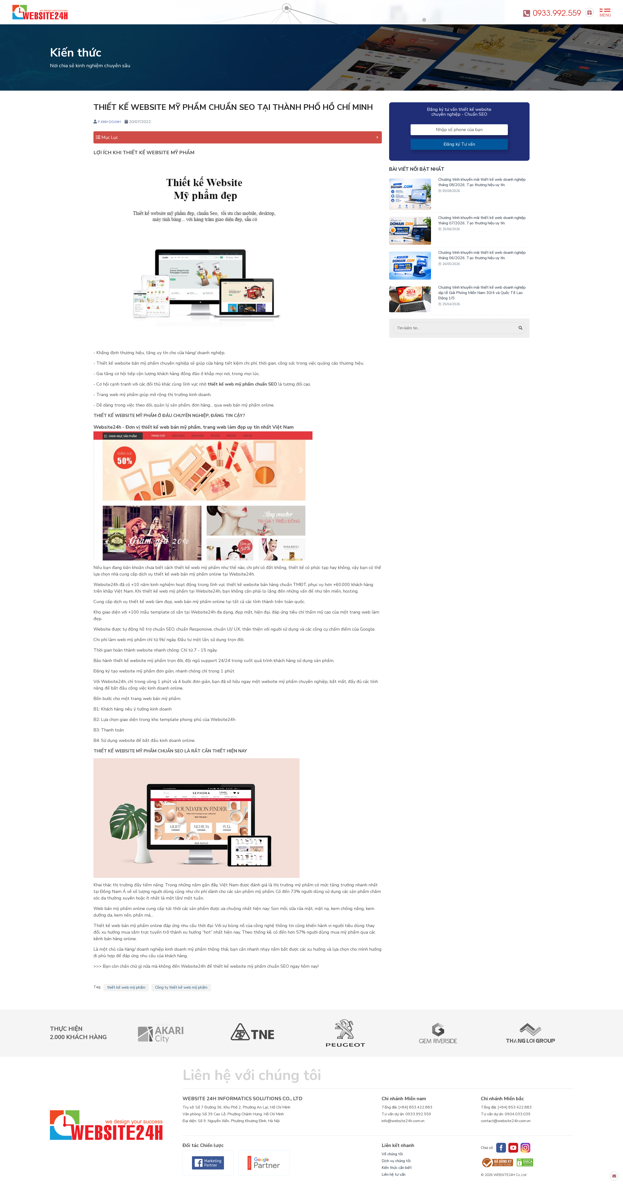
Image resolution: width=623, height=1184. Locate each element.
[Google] (264, 1163)
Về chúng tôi (392, 1154)
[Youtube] (513, 1148)
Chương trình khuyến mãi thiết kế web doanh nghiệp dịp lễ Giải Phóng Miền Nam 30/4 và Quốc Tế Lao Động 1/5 (482, 293)
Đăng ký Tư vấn (459, 144)
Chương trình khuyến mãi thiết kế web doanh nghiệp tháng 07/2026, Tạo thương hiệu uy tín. (482, 220)
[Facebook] (208, 1163)
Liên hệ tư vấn (393, 1174)
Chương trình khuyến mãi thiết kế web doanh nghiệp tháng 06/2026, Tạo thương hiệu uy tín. (482, 255)
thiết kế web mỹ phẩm (126, 987)
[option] (160, 1033)
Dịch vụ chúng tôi (396, 1161)
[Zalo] (525, 1148)
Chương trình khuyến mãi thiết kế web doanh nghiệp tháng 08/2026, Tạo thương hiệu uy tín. (482, 182)
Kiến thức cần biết (397, 1167)
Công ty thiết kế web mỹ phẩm (181, 987)
